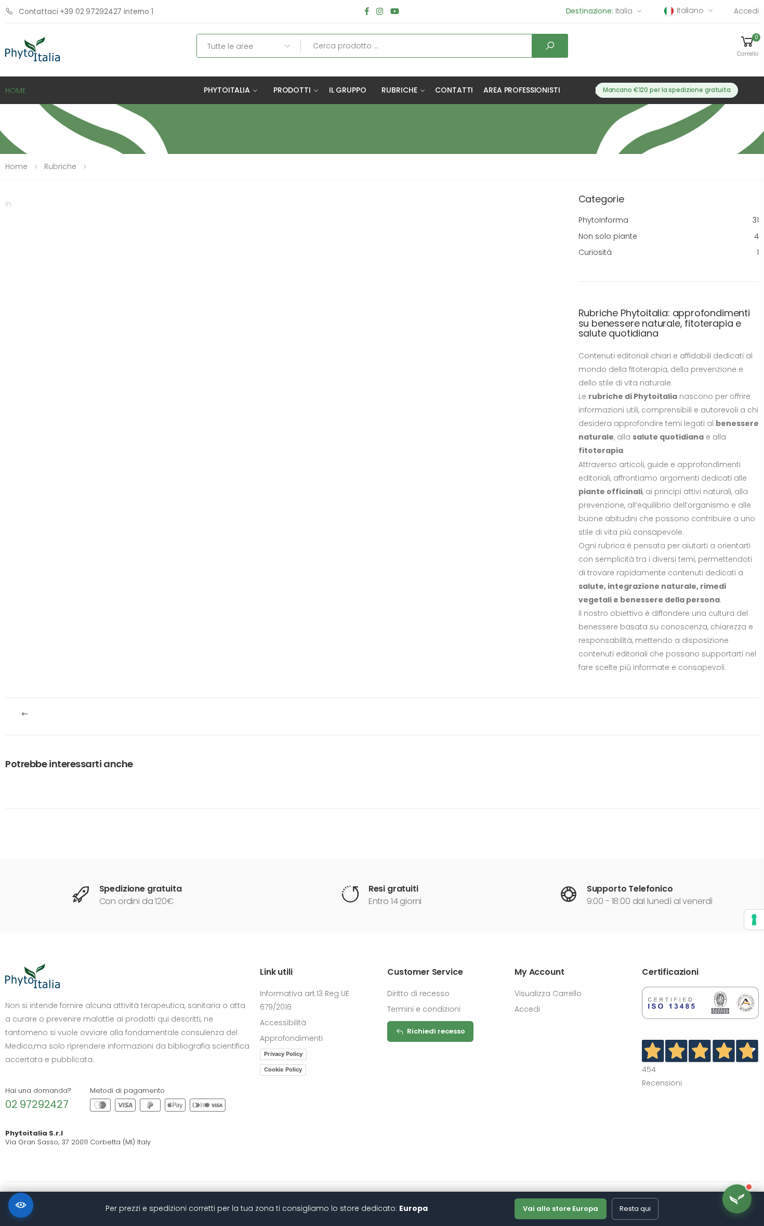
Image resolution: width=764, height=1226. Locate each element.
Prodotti (292, 90)
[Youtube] (394, 12)
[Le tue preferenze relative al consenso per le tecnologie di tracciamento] (754, 920)
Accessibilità (283, 1022)
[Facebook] (367, 12)
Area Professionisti (521, 90)
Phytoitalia (226, 90)
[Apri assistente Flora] (737, 1199)
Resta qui (635, 1209)
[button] (747, 45)
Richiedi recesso (436, 1031)
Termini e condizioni (423, 1009)
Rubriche (399, 90)
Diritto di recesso (418, 993)
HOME (15, 90)
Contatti (454, 90)
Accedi (746, 11)
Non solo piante (668, 236)
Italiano (690, 10)
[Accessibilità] (20, 1205)
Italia (599, 11)
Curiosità (668, 252)
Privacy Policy (283, 1053)
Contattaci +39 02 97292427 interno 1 (86, 11)
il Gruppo (347, 90)
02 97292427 (37, 1104)
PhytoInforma (668, 220)
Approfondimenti (291, 1038)
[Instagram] (379, 12)
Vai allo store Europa (560, 1209)
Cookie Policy (283, 1069)
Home (16, 166)
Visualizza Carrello (548, 993)
